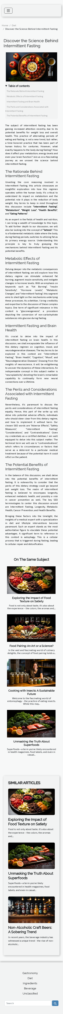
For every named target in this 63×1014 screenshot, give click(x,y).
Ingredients (30, 983)
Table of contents (19, 85)
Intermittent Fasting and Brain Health (23, 101)
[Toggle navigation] (8, 11)
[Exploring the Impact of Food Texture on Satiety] (31, 580)
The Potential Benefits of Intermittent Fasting (27, 115)
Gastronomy (30, 973)
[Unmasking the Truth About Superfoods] (31, 723)
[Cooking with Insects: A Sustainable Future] (31, 673)
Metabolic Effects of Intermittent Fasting (25, 96)
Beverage (30, 988)
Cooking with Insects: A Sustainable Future (31, 692)
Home (5, 25)
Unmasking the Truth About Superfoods (31, 743)
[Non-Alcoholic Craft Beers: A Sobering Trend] (31, 909)
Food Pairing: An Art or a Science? (31, 645)
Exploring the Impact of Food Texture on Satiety (31, 599)
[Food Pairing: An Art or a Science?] (31, 628)
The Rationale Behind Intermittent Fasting (25, 91)
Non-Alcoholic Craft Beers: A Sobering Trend (30, 929)
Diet (14, 25)
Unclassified (30, 993)
